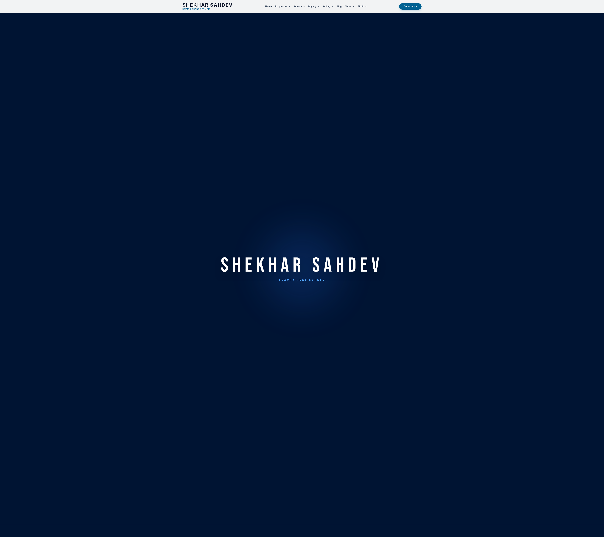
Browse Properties (319, 287)
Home (268, 6)
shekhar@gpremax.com (302, 310)
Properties (281, 6)
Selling (326, 6)
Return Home (285, 287)
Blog (339, 6)
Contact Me (410, 6)
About (348, 6)
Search (298, 6)
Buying (312, 6)
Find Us (362, 6)
